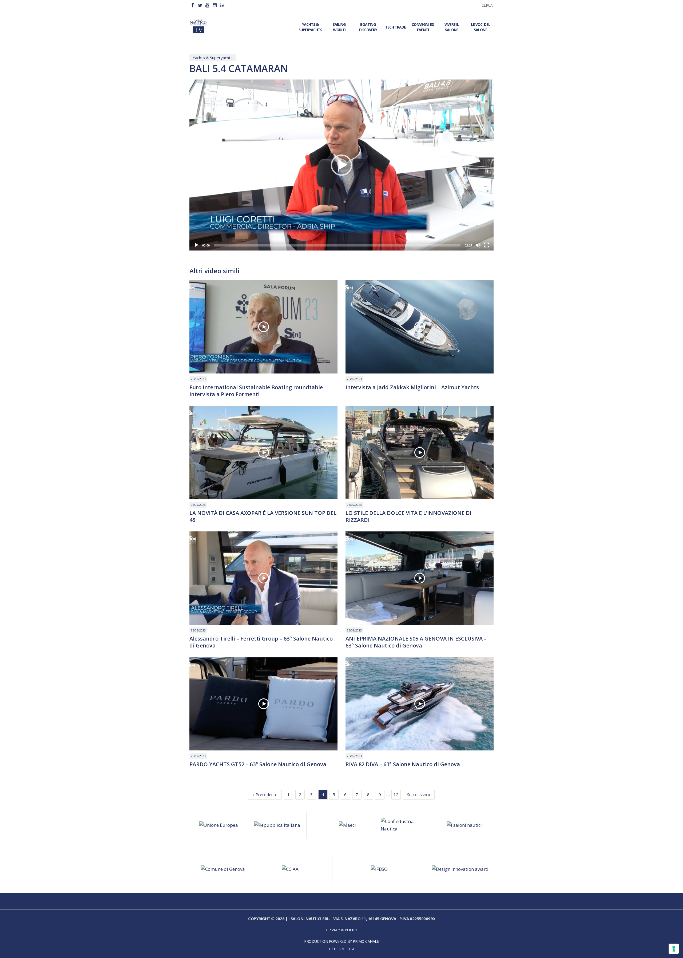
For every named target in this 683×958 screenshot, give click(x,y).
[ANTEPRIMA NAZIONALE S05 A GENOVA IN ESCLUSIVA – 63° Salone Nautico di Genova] (420, 578)
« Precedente (264, 794)
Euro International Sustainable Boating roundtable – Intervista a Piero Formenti (258, 391)
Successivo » (418, 794)
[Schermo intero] (486, 245)
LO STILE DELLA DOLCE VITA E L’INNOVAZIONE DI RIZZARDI (408, 516)
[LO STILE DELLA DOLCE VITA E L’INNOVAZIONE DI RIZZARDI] (420, 452)
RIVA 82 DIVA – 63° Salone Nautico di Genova (403, 764)
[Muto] (478, 245)
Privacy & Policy (341, 929)
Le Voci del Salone (480, 27)
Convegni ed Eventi (423, 27)
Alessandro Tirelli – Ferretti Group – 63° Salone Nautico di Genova (261, 642)
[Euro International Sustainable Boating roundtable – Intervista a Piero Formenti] (263, 326)
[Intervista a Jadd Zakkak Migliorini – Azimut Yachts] (420, 326)
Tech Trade (395, 27)
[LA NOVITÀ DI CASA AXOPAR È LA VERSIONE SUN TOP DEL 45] (263, 452)
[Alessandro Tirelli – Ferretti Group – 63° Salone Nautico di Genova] (263, 578)
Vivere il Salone (451, 27)
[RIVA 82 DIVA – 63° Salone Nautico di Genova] (420, 703)
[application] (341, 165)
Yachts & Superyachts (310, 27)
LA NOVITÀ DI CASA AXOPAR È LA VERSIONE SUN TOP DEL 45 (262, 516)
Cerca (487, 5)
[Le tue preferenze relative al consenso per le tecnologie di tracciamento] (674, 949)
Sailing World (339, 27)
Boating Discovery (368, 27)
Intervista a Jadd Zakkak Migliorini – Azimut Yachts (412, 387)
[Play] (196, 245)
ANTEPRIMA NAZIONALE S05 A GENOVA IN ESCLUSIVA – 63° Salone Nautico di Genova (416, 642)
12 (396, 794)
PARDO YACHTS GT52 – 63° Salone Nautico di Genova (257, 764)
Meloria (348, 949)
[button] (341, 165)
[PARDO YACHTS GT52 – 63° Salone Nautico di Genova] (263, 703)
